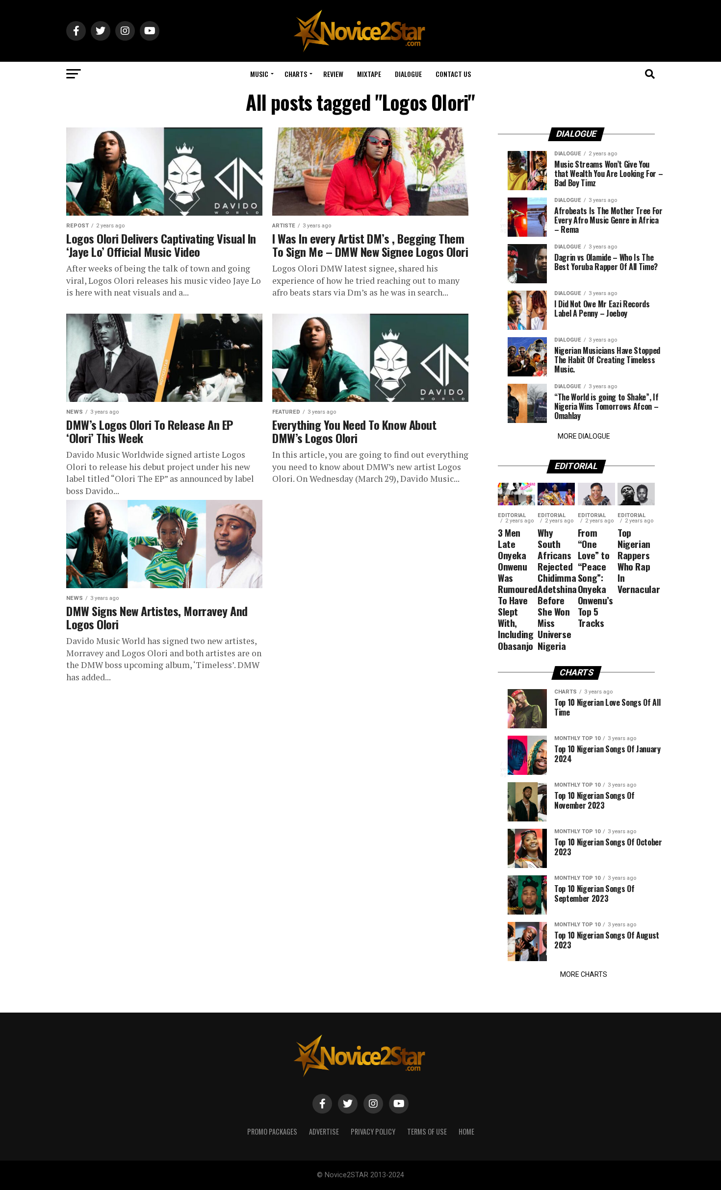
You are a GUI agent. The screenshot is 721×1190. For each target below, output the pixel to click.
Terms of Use (427, 1131)
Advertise (324, 1131)
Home (466, 1131)
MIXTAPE (369, 74)
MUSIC (259, 74)
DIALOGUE (408, 74)
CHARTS (295, 74)
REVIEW (333, 74)
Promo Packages (272, 1131)
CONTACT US (453, 74)
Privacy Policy (373, 1131)
